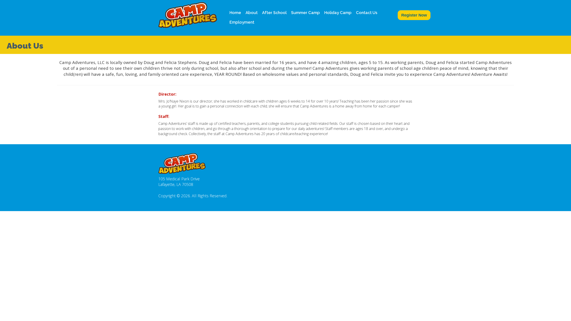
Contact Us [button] (366, 12)
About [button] (252, 12)
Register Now (414, 15)
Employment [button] (242, 22)
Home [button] (235, 12)
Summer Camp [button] (305, 12)
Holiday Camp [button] (338, 12)
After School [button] (274, 12)
